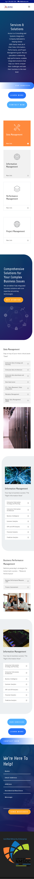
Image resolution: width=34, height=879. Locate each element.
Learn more (17, 95)
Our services (22, 85)
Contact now (11, 741)
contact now (17, 105)
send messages (19, 812)
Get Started (13, 300)
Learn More (17, 731)
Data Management (11, 349)
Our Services (17, 722)
